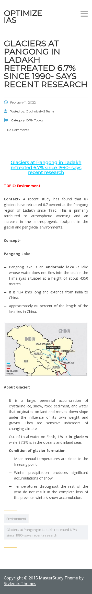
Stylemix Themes (20, 583)
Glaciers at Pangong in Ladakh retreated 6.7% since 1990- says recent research (41, 532)
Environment (16, 518)
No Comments (17, 130)
